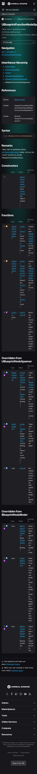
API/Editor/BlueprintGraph (11, 55)
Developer (8, 19)
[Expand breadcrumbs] (14, 19)
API (3, 52)
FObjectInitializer (22, 193)
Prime (22, 468)
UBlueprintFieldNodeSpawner (16, 79)
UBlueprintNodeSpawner (14, 76)
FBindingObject (22, 543)
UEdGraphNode (14, 426)
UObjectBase (10, 67)
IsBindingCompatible (22, 629)
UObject (8, 73)
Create (22, 226)
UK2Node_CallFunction (10, 152)
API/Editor (11, 52)
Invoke (22, 424)
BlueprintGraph (19, 99)
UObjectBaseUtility (12, 70)
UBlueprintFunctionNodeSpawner (22, 181)
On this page (7, 42)
